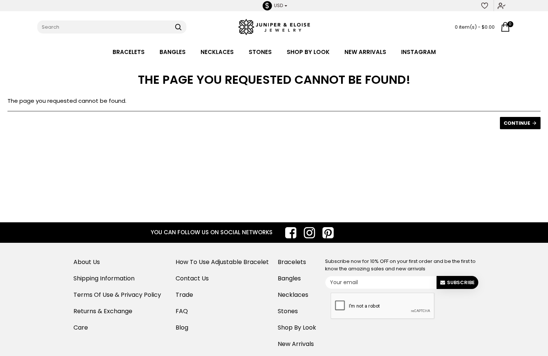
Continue (517, 123)
